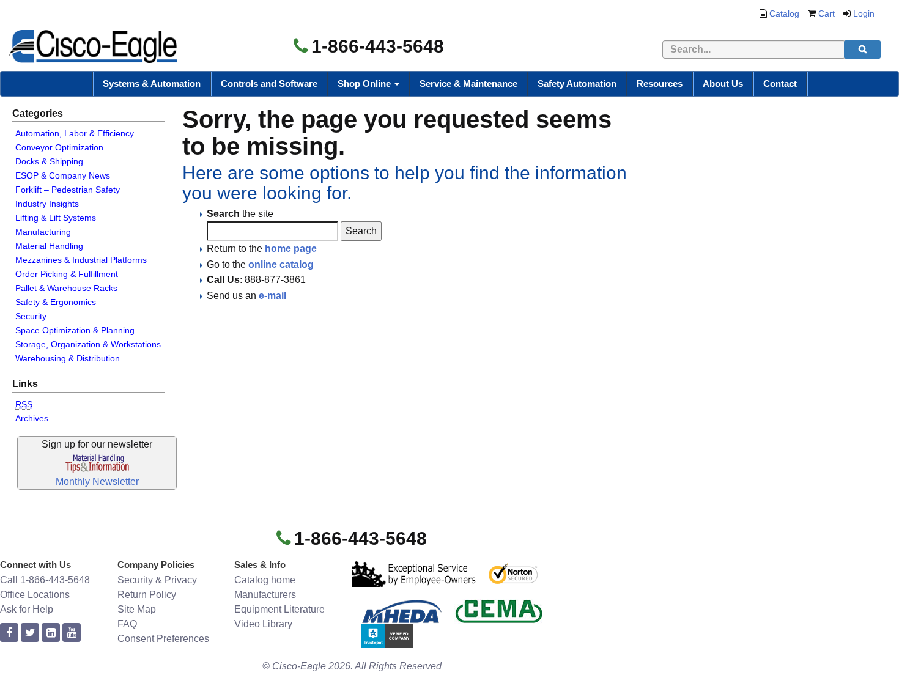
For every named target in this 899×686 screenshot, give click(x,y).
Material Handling (49, 246)
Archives (31, 418)
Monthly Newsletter (97, 481)
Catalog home (264, 580)
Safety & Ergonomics (55, 302)
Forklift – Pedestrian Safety (67, 189)
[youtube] (71, 633)
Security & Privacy (157, 580)
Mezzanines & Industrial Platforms (81, 260)
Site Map (136, 609)
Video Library (263, 624)
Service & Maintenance (468, 83)
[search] (862, 49)
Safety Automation (577, 83)
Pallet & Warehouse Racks (66, 288)
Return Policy (146, 594)
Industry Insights (47, 203)
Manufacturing (43, 232)
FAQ (127, 624)
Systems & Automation (152, 83)
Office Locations (35, 594)
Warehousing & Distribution (67, 358)
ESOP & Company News (62, 175)
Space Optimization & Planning (75, 330)
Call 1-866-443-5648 (45, 580)
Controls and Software (269, 83)
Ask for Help (26, 609)
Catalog (784, 13)
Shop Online (365, 83)
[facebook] (9, 633)
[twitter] (30, 633)
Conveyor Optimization (59, 147)
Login (864, 13)
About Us (723, 83)
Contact (780, 83)
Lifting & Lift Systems (55, 218)
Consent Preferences (163, 638)
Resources (660, 83)
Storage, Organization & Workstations (88, 344)
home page (291, 248)
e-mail (272, 295)
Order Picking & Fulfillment (66, 274)
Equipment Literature (279, 609)
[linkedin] (51, 633)
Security (30, 316)
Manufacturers (265, 594)
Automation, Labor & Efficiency (74, 133)
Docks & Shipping (49, 161)
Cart (826, 13)
